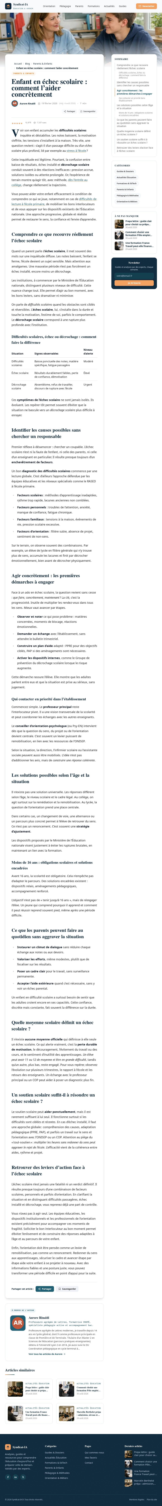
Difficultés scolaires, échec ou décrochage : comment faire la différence (132, 75)
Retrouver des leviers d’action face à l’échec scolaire (135, 149)
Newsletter (148, 6)
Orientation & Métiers (127, 201)
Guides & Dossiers (125, 171)
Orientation (49, 6)
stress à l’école (76, 151)
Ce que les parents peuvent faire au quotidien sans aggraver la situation (134, 123)
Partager (71, 111)
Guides (122, 6)
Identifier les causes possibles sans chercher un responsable (133, 84)
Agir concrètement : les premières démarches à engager (134, 92)
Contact (89, 1462)
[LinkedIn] (15, 1477)
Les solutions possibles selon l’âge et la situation (135, 107)
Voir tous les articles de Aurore (45, 1354)
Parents (79, 6)
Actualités (109, 6)
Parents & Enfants (23, 73)
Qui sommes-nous (94, 1452)
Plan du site (152, 1499)
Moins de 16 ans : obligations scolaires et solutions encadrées (136, 114)
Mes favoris (91, 1457)
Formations (94, 6)
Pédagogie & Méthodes (128, 195)
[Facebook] (8, 1477)
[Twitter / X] (23, 1477)
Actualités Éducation (126, 177)
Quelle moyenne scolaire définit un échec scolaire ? (134, 133)
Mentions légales (136, 1499)
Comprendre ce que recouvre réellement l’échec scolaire (132, 67)
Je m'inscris (134, 282)
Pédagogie (65, 6)
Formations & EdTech (127, 183)
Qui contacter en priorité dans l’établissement (132, 99)
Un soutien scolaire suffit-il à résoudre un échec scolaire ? (132, 141)
